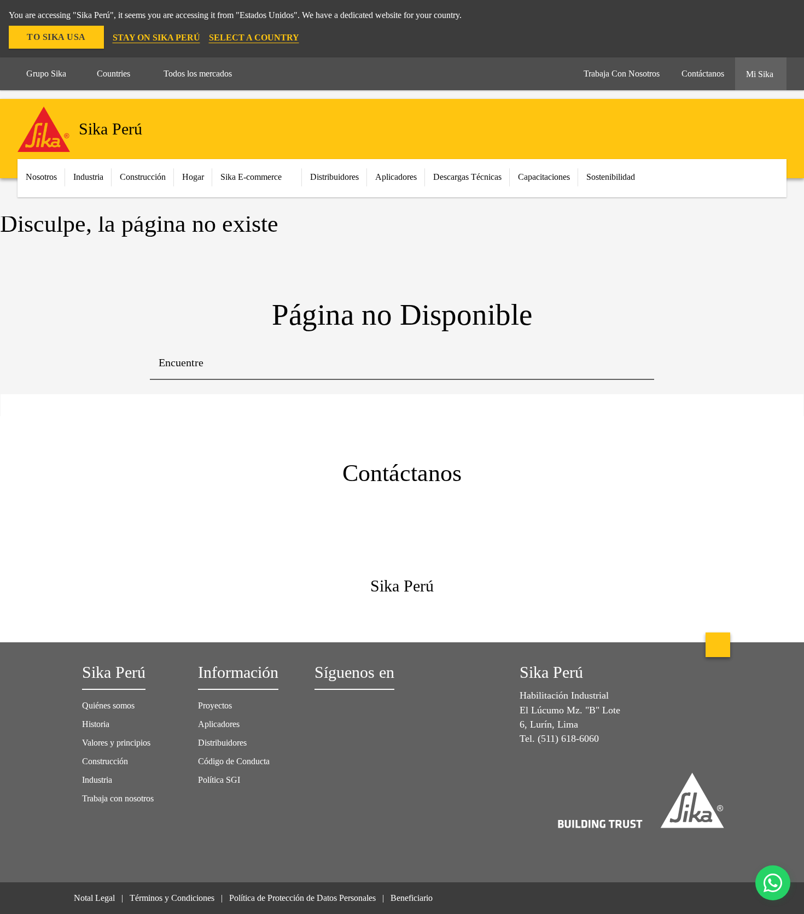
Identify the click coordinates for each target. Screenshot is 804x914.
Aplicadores (219, 724)
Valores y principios (116, 742)
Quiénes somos (108, 705)
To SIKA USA (56, 37)
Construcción (105, 761)
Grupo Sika (46, 73)
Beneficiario (413, 898)
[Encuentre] (637, 363)
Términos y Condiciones (172, 898)
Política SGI (219, 779)
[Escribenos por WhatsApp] (772, 882)
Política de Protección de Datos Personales (302, 898)
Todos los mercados (198, 73)
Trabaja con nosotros (118, 798)
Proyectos (215, 705)
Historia (95, 724)
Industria (88, 176)
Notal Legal (94, 898)
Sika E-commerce (251, 176)
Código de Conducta (235, 761)
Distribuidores (222, 742)
